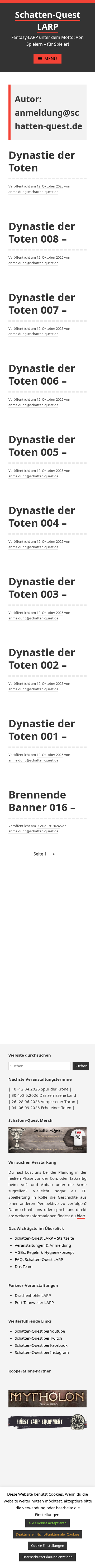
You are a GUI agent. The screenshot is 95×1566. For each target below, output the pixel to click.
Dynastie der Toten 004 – (41, 516)
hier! (81, 1215)
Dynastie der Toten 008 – (41, 232)
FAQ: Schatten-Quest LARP (39, 1259)
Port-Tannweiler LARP (34, 1302)
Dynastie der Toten (41, 161)
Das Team (23, 1266)
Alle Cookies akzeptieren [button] (47, 1523)
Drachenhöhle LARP (33, 1295)
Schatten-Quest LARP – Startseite (44, 1238)
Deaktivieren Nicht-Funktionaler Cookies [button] (47, 1534)
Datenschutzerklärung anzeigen (47, 1556)
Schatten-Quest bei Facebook (41, 1345)
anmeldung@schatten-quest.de (33, 191)
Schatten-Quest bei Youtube (40, 1331)
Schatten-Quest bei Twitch (38, 1338)
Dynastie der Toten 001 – (41, 729)
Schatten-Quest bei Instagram (42, 1352)
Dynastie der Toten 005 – (41, 445)
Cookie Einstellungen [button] (47, 1545)
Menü (50, 58)
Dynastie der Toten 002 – (41, 658)
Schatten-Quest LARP (47, 20)
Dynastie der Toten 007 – (41, 303)
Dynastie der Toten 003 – (41, 587)
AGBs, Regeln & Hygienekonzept (44, 1252)
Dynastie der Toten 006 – (41, 374)
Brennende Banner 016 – (41, 800)
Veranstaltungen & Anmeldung (43, 1245)
